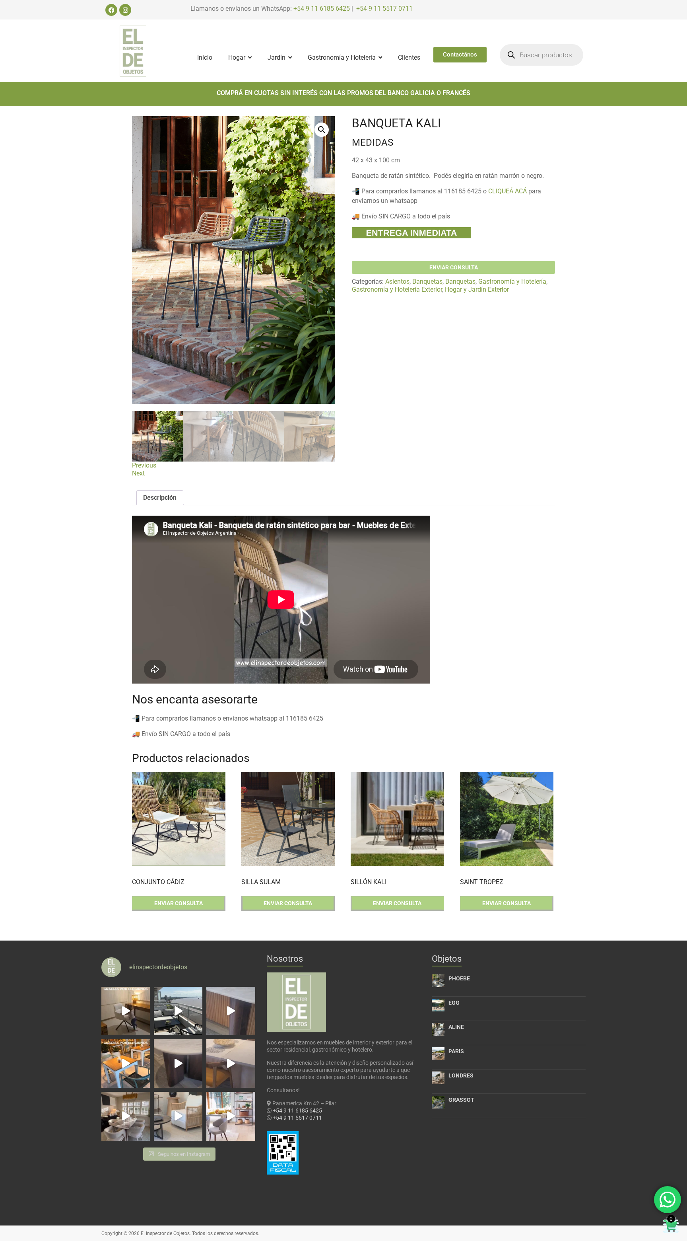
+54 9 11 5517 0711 (384, 8)
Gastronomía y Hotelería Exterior (397, 289)
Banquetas (427, 281)
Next (138, 473)
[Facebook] (111, 10)
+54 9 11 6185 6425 (321, 8)
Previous (144, 465)
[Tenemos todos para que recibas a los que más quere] (125, 1116)
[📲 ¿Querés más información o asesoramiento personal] (230, 1063)
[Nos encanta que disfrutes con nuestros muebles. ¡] (178, 1011)
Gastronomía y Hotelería (512, 281)
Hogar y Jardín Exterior (477, 289)
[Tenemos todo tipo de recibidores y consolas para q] (230, 1011)
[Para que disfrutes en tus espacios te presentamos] (178, 1116)
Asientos (397, 281)
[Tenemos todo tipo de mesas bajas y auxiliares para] (178, 1063)
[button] (321, 130)
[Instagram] (125, 10)
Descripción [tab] (160, 497)
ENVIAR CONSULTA (453, 267)
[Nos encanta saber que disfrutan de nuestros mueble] (125, 1063)
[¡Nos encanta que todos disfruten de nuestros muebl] (125, 1011)
